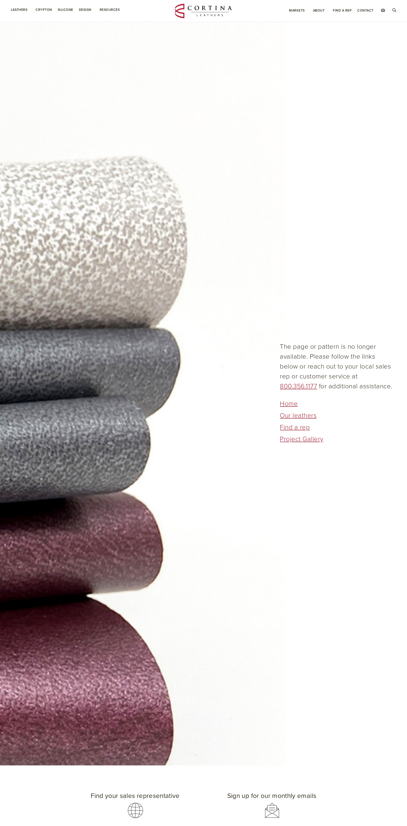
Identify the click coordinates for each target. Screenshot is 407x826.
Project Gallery (301, 439)
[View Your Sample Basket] (383, 10)
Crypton (44, 10)
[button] (135, 805)
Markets (297, 10)
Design (85, 10)
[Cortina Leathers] (203, 10)
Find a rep (295, 427)
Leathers (19, 10)
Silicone (65, 10)
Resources (110, 10)
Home (289, 404)
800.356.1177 (298, 386)
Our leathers (298, 415)
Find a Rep (342, 10)
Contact (365, 10)
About (319, 10)
